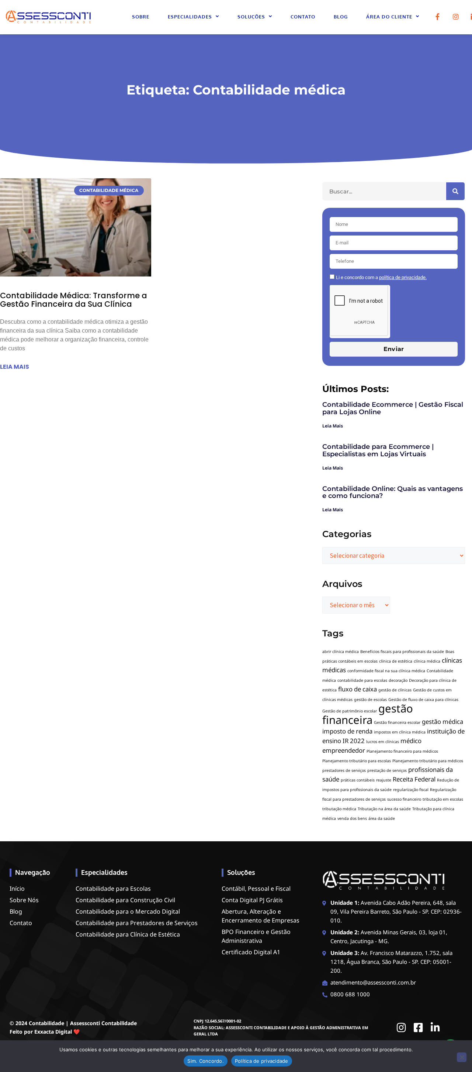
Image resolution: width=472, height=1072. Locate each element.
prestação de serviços (387, 770)
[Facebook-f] (437, 16)
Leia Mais (332, 426)
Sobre (140, 17)
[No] (461, 1057)
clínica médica (427, 661)
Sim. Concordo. (205, 1061)
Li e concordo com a (381, 277)
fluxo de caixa (357, 689)
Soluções (251, 17)
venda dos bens (352, 818)
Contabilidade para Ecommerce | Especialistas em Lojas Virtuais (378, 450)
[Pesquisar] (455, 191)
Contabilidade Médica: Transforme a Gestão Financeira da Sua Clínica (73, 299)
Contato (303, 17)
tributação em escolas (443, 799)
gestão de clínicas (395, 690)
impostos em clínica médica (400, 732)
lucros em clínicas (382, 741)
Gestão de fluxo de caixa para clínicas (423, 699)
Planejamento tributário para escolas (356, 760)
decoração (398, 680)
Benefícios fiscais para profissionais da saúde (402, 651)
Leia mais (14, 367)
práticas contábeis (358, 780)
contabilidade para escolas (362, 680)
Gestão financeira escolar (397, 722)
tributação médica (339, 808)
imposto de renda (347, 731)
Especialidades (190, 17)
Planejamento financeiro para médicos (402, 751)
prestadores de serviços (344, 770)
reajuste (383, 780)
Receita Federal (414, 779)
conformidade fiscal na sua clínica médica (386, 670)
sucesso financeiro (404, 799)
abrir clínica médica (340, 651)
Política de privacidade (261, 1061)
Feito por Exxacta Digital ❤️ (45, 1031)
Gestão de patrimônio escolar (349, 711)
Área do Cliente (389, 17)
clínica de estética (395, 661)
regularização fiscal (410, 789)
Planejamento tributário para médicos (427, 760)
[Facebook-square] (418, 1028)
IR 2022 (354, 740)
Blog (341, 17)
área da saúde (381, 818)
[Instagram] (455, 16)
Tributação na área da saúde (384, 808)
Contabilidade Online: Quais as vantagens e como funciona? (392, 492)
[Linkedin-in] (435, 1028)
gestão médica (442, 721)
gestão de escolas (370, 699)
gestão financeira (367, 714)
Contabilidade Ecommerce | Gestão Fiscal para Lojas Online (392, 408)
